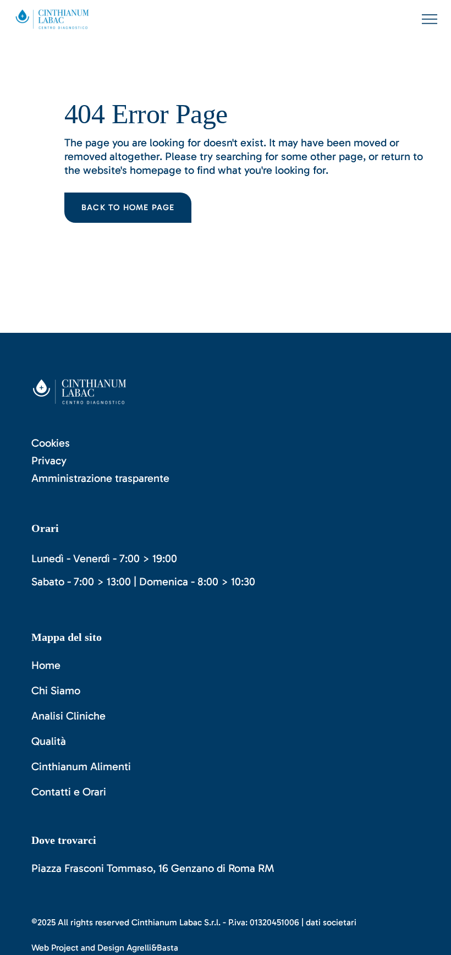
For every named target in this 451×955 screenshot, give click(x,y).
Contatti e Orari (68, 791)
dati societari (331, 922)
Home (46, 665)
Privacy (49, 460)
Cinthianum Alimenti (81, 766)
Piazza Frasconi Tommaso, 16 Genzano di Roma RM (152, 868)
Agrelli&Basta (152, 947)
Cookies (50, 442)
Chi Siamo (55, 690)
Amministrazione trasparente (100, 478)
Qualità (48, 741)
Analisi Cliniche (68, 715)
